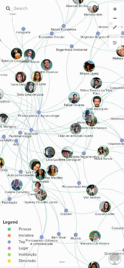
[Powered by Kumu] (114, 258)
